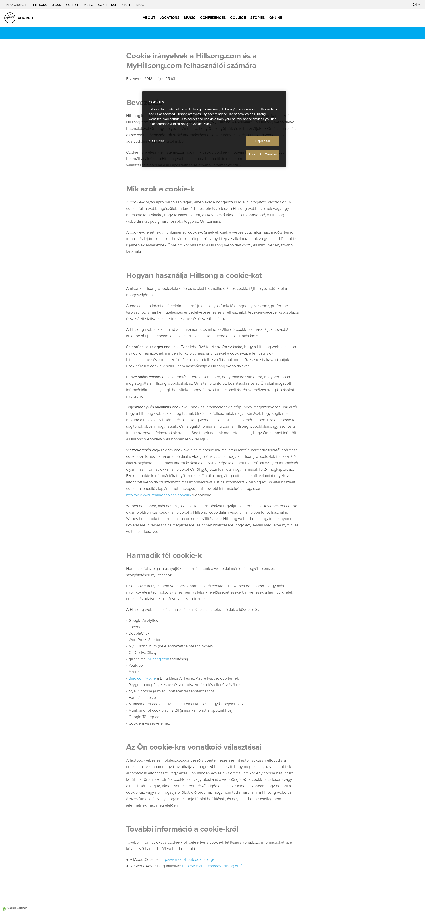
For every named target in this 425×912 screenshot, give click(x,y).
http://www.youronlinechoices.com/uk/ (158, 494)
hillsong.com (158, 658)
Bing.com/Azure (142, 678)
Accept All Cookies (262, 154)
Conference (107, 5)
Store (126, 5)
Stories (257, 17)
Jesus (57, 5)
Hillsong (40, 5)
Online (275, 17)
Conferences (213, 17)
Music (89, 5)
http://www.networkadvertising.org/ (212, 865)
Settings (158, 140)
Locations (170, 17)
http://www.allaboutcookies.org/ (187, 859)
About (149, 17)
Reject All (262, 141)
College (72, 5)
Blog (140, 5)
